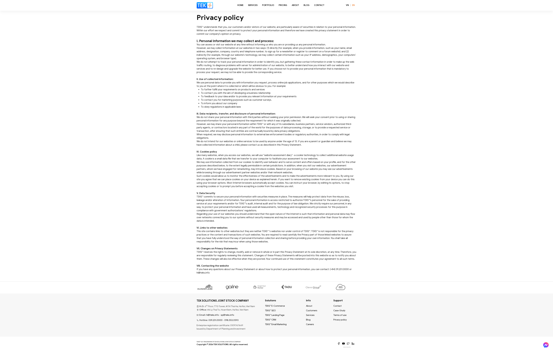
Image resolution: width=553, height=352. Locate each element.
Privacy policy (340, 319)
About (295, 5)
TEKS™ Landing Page (274, 315)
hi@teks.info (212, 315)
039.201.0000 (215, 320)
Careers (310, 324)
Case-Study (339, 310)
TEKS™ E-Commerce (275, 306)
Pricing (283, 5)
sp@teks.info (227, 315)
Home (240, 5)
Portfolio (268, 5)
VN (347, 5)
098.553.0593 (231, 320)
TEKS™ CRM (270, 319)
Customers (311, 310)
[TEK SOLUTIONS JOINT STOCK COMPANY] (205, 5)
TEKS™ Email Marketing (276, 324)
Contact (319, 5)
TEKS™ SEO (270, 310)
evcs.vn (347, 347)
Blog (306, 5)
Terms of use (339, 315)
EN (353, 5)
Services (252, 5)
